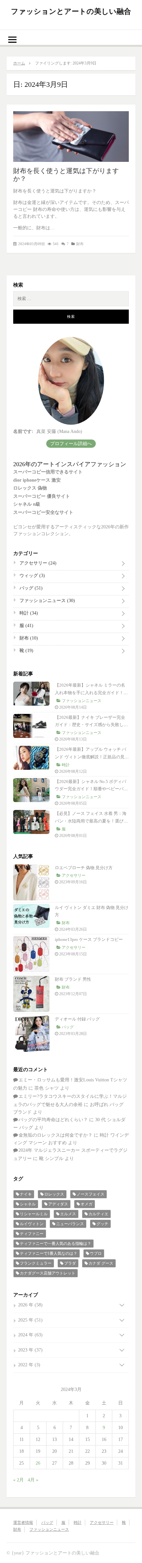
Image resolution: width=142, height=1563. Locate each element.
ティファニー (32, 1233)
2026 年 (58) (30, 1304)
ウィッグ (31, 575)
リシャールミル (34, 1214)
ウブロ (96, 1253)
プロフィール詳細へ (71, 443)
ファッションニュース (46, 600)
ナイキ (26, 1194)
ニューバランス (70, 1224)
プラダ (70, 1263)
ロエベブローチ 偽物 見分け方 (84, 867)
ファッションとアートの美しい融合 (71, 11)
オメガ (86, 1204)
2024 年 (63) (30, 1334)
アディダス (58, 1204)
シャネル (28, 1204)
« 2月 (18, 1479)
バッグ (30, 588)
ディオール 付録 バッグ (77, 1019)
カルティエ (98, 1214)
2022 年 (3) (29, 1364)
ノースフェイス (90, 1194)
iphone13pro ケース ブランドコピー (89, 939)
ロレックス (54, 1194)
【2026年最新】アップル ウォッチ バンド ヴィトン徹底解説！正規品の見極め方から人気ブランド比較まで (92, 757)
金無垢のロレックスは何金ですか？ (55, 1135)
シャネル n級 (26, 504)
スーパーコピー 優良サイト (41, 496)
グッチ (102, 1224)
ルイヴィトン (32, 1224)
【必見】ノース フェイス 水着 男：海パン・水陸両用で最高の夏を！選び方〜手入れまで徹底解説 (90, 821)
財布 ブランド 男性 (73, 979)
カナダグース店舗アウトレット (47, 1273)
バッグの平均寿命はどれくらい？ (53, 1119)
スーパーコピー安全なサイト (43, 512)
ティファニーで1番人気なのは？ (48, 1253)
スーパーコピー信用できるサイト (48, 471)
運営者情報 (23, 1522)
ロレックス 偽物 (30, 488)
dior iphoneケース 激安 (37, 480)
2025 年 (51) (30, 1320)
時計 (28, 613)
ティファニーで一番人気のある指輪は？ (55, 1243)
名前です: (23, 431)
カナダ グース (101, 1263)
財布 (80, 244)
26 (38, 1463)
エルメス (68, 1214)
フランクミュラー (36, 1263)
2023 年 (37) (30, 1350)
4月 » (33, 1479)
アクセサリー (37, 563)
